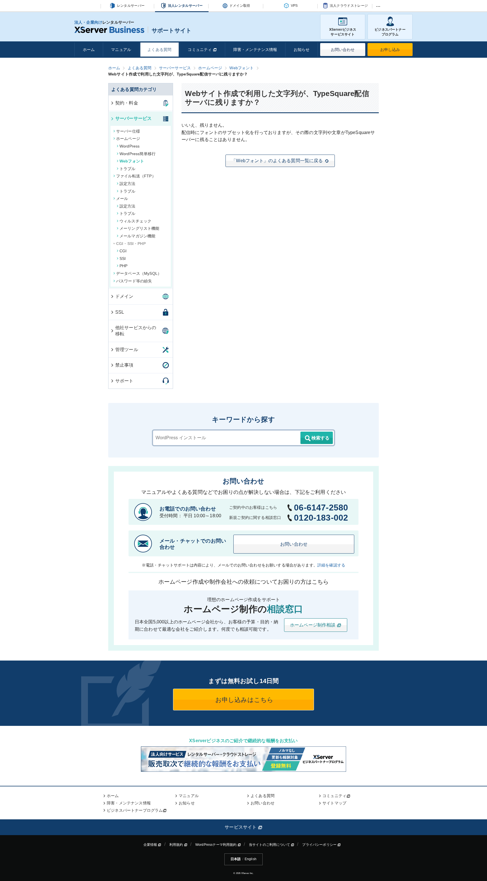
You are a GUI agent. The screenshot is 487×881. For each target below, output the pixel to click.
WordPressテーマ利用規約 (216, 845)
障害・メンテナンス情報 (255, 49)
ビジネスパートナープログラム (390, 32)
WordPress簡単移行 (137, 153)
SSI (122, 258)
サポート (124, 380)
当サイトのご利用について (270, 845)
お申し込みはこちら (244, 699)
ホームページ (128, 138)
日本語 (236, 859)
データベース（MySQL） (138, 273)
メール (122, 198)
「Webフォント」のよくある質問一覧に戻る (277, 160)
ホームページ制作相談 (313, 625)
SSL (119, 312)
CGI (123, 251)
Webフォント (131, 161)
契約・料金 (126, 103)
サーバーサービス (133, 118)
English (250, 859)
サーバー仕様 (128, 131)
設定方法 (127, 183)
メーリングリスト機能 (139, 228)
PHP (123, 266)
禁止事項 (124, 365)
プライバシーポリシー (319, 845)
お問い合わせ (343, 49)
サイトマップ (334, 803)
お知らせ (302, 49)
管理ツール (126, 349)
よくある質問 (159, 49)
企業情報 (150, 845)
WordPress (129, 146)
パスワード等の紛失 (134, 281)
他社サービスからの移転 (135, 330)
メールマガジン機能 (137, 236)
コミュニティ (200, 49)
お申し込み (390, 49)
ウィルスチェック (135, 221)
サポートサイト (171, 30)
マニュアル (121, 49)
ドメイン (124, 296)
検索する (320, 438)
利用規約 (176, 845)
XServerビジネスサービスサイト (343, 32)
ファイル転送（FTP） (136, 176)
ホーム (89, 49)
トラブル (127, 168)
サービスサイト (241, 827)
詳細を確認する (331, 565)
